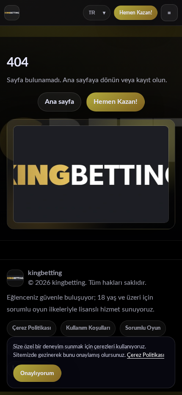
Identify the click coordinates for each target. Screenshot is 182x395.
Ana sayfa (59, 101)
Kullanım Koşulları (88, 328)
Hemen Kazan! (135, 12)
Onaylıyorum (37, 373)
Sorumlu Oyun (142, 328)
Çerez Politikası (31, 328)
